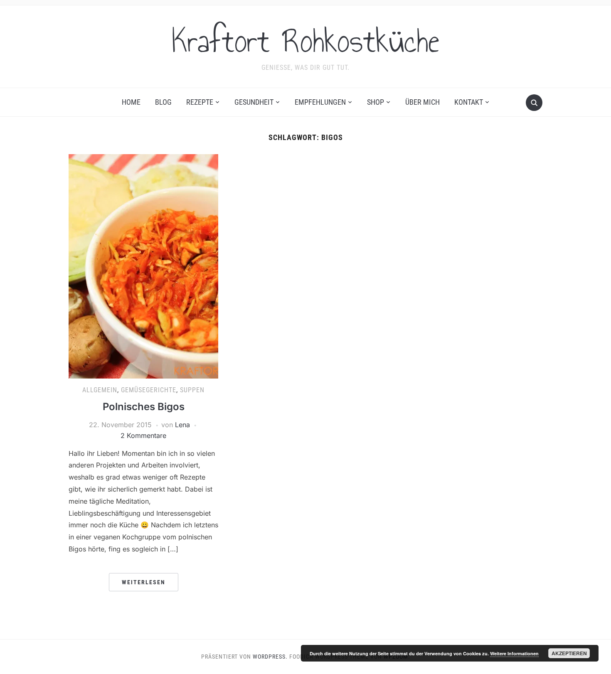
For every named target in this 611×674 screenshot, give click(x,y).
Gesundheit (253, 102)
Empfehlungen (320, 102)
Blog (163, 102)
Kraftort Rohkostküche (305, 41)
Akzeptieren (569, 653)
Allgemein (99, 390)
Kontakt (468, 102)
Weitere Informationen (514, 653)
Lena (182, 425)
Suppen (192, 390)
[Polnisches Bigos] (143, 266)
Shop (375, 102)
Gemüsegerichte (148, 390)
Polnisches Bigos (144, 407)
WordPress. (270, 656)
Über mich (422, 102)
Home (131, 102)
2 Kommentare (143, 435)
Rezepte (199, 102)
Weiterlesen (143, 582)
